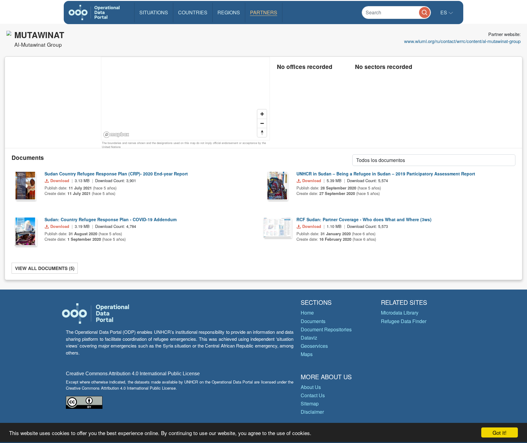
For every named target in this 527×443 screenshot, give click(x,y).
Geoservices (314, 345)
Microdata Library (399, 312)
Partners (263, 12)
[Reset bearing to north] (262, 132)
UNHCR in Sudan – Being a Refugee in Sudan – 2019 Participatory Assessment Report (385, 174)
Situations (153, 12)
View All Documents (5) (44, 268)
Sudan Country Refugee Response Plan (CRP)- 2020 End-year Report (116, 174)
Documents (313, 321)
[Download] (25, 185)
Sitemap (310, 403)
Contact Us (313, 395)
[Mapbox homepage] (116, 134)
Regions (228, 12)
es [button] (444, 12)
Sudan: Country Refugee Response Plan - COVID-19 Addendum (111, 219)
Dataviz (309, 337)
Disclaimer (312, 411)
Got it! (500, 432)
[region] (185, 99)
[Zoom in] (262, 114)
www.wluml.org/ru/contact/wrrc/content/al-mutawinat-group (462, 41)
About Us (311, 387)
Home (307, 312)
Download (59, 180)
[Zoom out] (262, 123)
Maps (307, 354)
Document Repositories (326, 329)
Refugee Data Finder (403, 321)
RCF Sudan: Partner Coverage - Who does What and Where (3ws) (364, 219)
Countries (192, 12)
